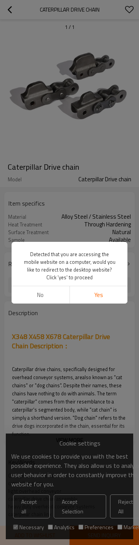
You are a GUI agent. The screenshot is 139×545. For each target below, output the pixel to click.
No (40, 294)
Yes (98, 294)
